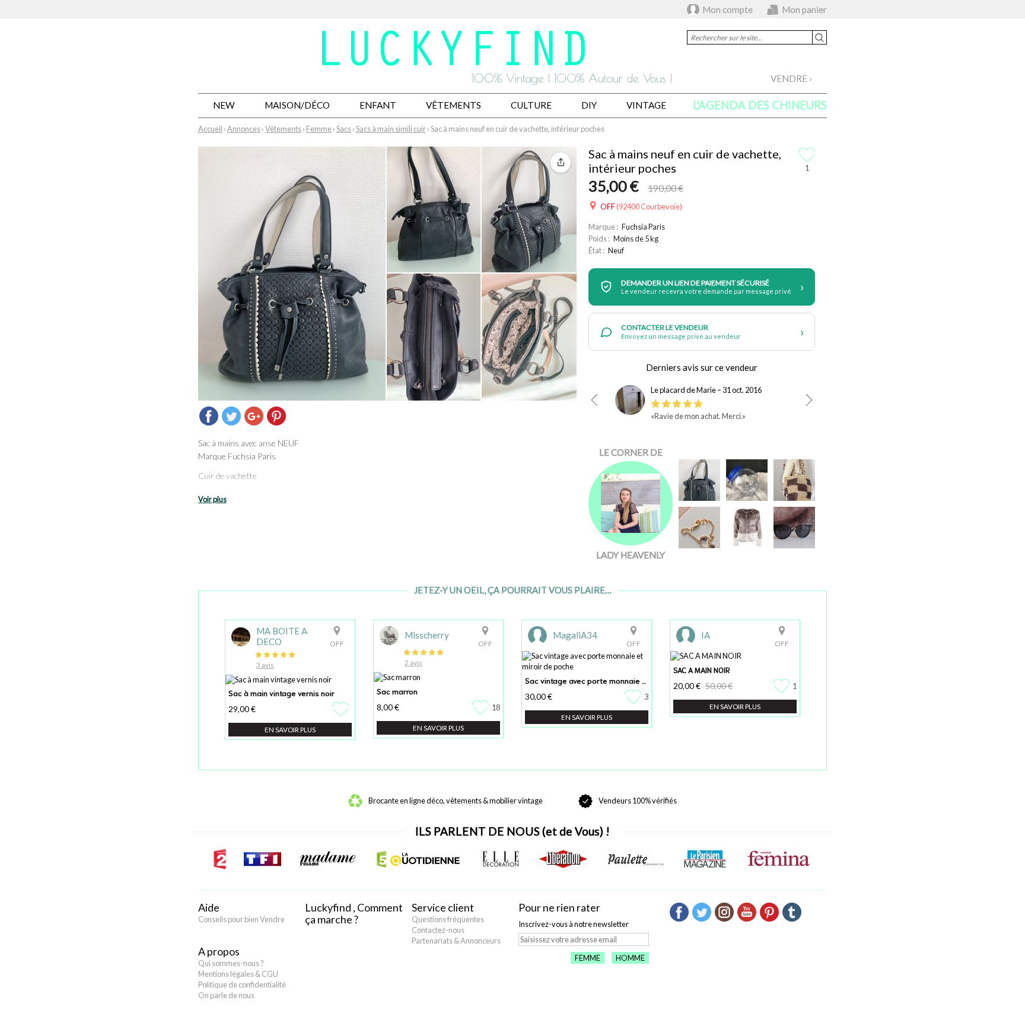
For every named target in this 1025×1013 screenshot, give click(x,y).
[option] (701, 406)
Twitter (701, 912)
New (224, 105)
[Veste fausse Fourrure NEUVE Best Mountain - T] (747, 527)
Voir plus (212, 499)
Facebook (679, 912)
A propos (219, 951)
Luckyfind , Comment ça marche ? (354, 913)
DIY (589, 105)
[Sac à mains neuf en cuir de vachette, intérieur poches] (699, 480)
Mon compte (727, 9)
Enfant (377, 105)
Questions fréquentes (448, 919)
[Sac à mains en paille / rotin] (794, 480)
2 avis (413, 662)
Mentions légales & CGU (238, 974)
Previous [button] (594, 400)
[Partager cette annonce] (560, 163)
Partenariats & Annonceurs (456, 940)
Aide (208, 907)
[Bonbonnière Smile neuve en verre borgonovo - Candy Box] (747, 480)
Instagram (724, 912)
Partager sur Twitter (231, 416)
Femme (587, 958)
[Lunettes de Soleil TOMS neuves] (794, 527)
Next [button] (809, 400)
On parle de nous (226, 995)
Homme (630, 958)
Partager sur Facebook (208, 416)
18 (496, 707)
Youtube (746, 912)
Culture (531, 105)
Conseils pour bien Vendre (241, 919)
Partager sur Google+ (253, 416)
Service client (443, 907)
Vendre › (791, 78)
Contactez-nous (438, 930)
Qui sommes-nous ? (231, 963)
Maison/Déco (297, 105)
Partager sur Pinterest (276, 416)
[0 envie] (342, 709)
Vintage (646, 105)
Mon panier (804, 9)
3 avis (265, 664)
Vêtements (453, 105)
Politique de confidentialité (242, 984)
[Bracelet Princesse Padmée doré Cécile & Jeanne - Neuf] (699, 527)
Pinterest (769, 912)
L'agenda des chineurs (760, 105)
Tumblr (791, 912)
